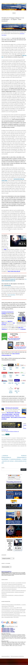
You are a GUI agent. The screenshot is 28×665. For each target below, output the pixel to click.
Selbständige (17, 441)
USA (12, 383)
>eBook (4, 369)
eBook (11, 444)
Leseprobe (9, 441)
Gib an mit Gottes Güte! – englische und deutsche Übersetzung (14, 590)
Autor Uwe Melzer (11, 294)
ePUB (14, 444)
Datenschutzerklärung (6, 656)
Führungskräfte (20, 439)
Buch (22, 437)
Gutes (19, 445)
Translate (18, 479)
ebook (5, 439)
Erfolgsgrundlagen (10, 439)
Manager (13, 441)
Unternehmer (23, 441)
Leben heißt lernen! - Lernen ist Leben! (9, 607)
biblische (6, 444)
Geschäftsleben (14, 445)
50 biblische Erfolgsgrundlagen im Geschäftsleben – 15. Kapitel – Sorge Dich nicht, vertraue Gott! (8, 459)
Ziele (2, 447)
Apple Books (20, 442)
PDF (25, 445)
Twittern (3, 434)
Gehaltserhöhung (7, 445)
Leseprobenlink (7, 285)
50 (12, 442)
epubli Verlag (18, 444)
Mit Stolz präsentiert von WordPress (17, 656)
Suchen (3, 467)
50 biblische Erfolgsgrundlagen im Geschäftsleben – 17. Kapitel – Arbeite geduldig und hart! (20, 459)
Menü (14, 12)
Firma (15, 439)
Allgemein (19, 437)
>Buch (4, 367)
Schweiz (4, 376)
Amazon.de (12, 279)
